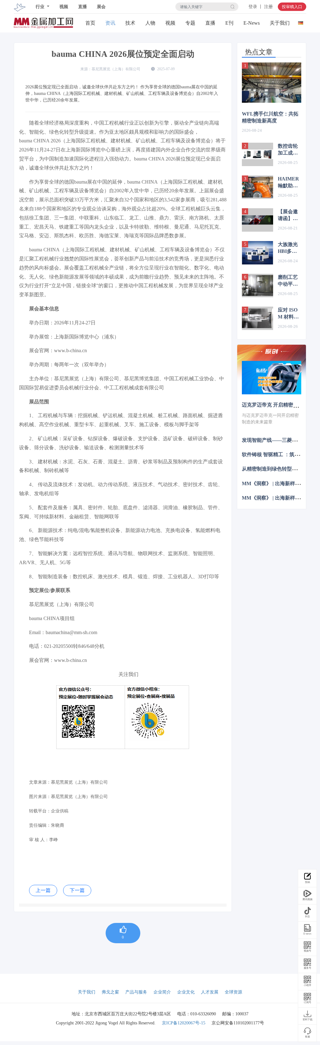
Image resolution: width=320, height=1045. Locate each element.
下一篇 (77, 890)
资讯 (110, 23)
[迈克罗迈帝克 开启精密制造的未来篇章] (271, 377)
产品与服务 (136, 992)
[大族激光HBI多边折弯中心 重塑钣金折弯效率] (257, 252)
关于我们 (280, 23)
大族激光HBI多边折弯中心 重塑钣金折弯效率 (288, 248)
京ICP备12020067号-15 (183, 1023)
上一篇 (43, 890)
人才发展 (209, 992)
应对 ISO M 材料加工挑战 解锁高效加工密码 (288, 313)
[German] (300, 21)
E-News (251, 23)
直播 (82, 6)
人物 (150, 23)
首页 (90, 23)
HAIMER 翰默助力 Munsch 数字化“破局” (289, 182)
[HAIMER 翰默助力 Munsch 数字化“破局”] (257, 187)
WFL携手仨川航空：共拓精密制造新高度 (270, 117)
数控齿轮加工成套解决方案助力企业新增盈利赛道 (288, 149)
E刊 (229, 23)
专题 (190, 23)
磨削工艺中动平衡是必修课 (288, 281)
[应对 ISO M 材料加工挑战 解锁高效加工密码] (257, 318)
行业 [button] (41, 6)
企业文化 (186, 992)
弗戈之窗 (110, 992)
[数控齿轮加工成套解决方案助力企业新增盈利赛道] (257, 154)
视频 (63, 6)
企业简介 (162, 992)
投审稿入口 (292, 6)
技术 (130, 23)
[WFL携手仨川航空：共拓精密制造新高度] (271, 82)
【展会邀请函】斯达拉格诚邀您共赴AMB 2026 (289, 215)
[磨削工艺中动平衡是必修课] (257, 285)
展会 (101, 6)
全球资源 (233, 992)
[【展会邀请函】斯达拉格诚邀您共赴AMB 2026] (257, 220)
